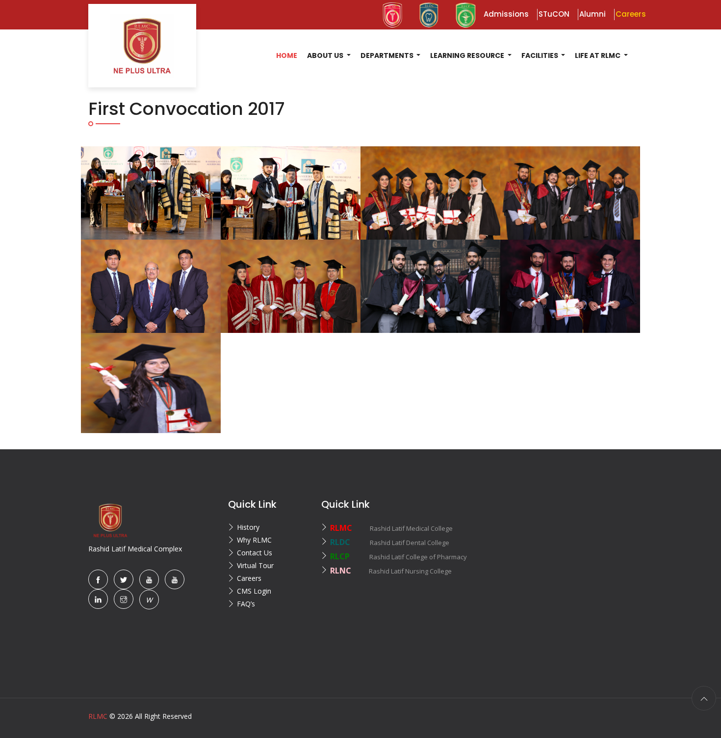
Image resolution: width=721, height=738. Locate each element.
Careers (249, 578)
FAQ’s (246, 603)
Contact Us (254, 552)
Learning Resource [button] (468, 55)
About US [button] (326, 55)
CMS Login (254, 591)
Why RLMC (254, 540)
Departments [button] (387, 55)
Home (286, 55)
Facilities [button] (540, 55)
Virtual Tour (255, 565)
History (248, 527)
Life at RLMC (598, 55)
